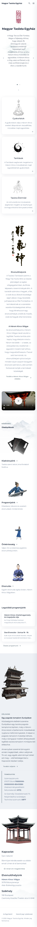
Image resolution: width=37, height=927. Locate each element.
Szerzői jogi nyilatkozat (24, 914)
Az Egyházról (7, 914)
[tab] (17, 84)
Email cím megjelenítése (14, 869)
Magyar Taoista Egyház (12, 3)
